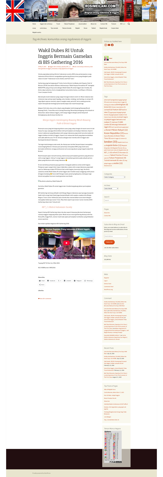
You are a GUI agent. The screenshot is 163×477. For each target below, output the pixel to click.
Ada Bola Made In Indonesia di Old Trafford (116, 404)
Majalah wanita (36, 32)
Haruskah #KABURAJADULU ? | (112, 335)
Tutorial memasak (111, 160)
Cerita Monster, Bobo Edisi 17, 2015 (114, 392)
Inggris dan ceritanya (46, 24)
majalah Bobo (113, 145)
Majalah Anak (103, 28)
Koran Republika (114, 133)
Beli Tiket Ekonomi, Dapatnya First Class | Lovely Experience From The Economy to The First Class (115, 84)
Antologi (107, 104)
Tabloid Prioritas (117, 155)
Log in (105, 281)
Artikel (113, 105)
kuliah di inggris (115, 138)
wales (118, 163)
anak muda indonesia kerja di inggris (116, 102)
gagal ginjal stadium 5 (119, 115)
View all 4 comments (45, 298)
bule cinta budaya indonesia (82, 66)
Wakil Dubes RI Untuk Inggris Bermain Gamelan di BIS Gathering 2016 (65, 56)
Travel (58, 24)
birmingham (122, 104)
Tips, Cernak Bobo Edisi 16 (111, 420)
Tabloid (93, 28)
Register (106, 278)
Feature (113, 24)
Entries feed (107, 283)
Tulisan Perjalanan (69, 24)
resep (34, 28)
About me (93, 24)
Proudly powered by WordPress (41, 473)
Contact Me (103, 24)
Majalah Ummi (123, 150)
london (110, 141)
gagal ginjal (114, 112)
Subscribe (109, 242)
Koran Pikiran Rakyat (117, 129)
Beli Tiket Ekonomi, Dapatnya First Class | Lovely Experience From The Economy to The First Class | (115, 326)
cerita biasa (43, 28)
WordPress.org (108, 289)
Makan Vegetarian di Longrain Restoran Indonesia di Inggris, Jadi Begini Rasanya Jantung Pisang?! (116, 330)
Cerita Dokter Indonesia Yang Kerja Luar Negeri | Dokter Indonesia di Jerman (115, 337)
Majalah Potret (118, 148)
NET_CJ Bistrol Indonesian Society (57, 207)
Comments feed (108, 286)
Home (34, 24)
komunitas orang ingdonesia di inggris (62, 68)
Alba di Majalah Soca (109, 389)
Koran (85, 28)
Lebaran (123, 138)
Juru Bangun (107, 417)
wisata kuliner (83, 24)
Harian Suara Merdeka (111, 117)
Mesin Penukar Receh (110, 398)
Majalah (77, 28)
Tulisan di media (66, 28)
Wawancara (108, 165)
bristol (107, 107)
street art (107, 155)
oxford (115, 152)
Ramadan (124, 152)
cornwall (108, 110)
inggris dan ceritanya (55, 66)
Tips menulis (54, 28)
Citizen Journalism (118, 107)
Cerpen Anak (115, 28)
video (121, 160)
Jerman (115, 122)
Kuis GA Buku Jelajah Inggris (112, 395)
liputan (64, 66)
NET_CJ (122, 24)
